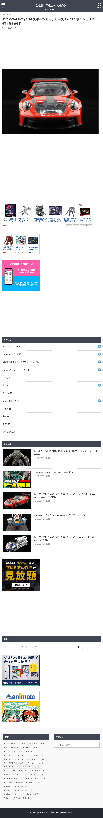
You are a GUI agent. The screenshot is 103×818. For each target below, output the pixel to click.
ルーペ (30, 779)
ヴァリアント (40, 779)
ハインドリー (25, 771)
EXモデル (16, 743)
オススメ (31, 751)
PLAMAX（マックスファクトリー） (19, 370)
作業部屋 (7, 409)
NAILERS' (28, 747)
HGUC (44, 743)
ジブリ (23, 763)
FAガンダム (27, 743)
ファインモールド (11, 401)
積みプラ (9, 798)
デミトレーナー (11, 771)
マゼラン (9, 779)
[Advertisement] (51, 49)
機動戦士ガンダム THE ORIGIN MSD (18, 790)
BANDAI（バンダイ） (13, 346)
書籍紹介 (7, 424)
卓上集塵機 (9, 782)
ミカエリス (19, 779)
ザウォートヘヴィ (40, 759)
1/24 (7, 743)
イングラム (19, 751)
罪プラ (27, 798)
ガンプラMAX (50, 813)
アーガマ (9, 751)
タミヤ (6, 385)
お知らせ (7, 378)
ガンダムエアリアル (12, 755)
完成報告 (7, 416)
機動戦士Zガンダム (34, 782)
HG (37, 743)
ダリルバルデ (10, 767)
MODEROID (16, 747)
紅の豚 (18, 798)
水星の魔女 (29, 794)
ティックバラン (36, 767)
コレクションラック (12, 759)
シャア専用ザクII (11, 763)
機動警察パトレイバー (13, 794)
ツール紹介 (8, 393)
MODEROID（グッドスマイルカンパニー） (23, 362)
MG (7, 747)
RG (37, 747)
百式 (38, 794)
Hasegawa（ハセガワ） (14, 354)
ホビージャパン (37, 775)
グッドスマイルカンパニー (32, 755)
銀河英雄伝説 (9, 432)
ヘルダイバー (23, 775)
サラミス (26, 759)
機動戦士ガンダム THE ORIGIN (16, 786)
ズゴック (33, 763)
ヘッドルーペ (10, 775)
